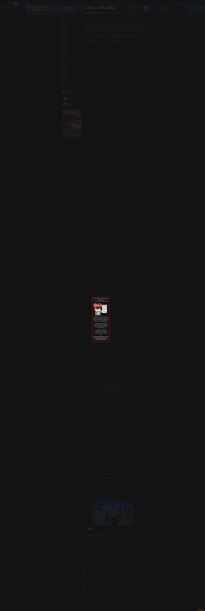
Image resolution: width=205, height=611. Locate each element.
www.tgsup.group (103, 336)
